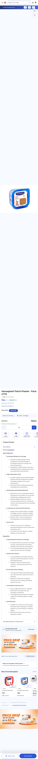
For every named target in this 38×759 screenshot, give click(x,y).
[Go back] (2, 2)
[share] (35, 11)
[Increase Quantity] (34, 427)
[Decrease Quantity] (4, 427)
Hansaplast (10, 450)
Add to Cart (11, 756)
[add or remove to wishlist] (35, 15)
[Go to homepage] (5, 2)
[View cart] (36, 2)
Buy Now (29, 756)
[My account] (33, 2)
